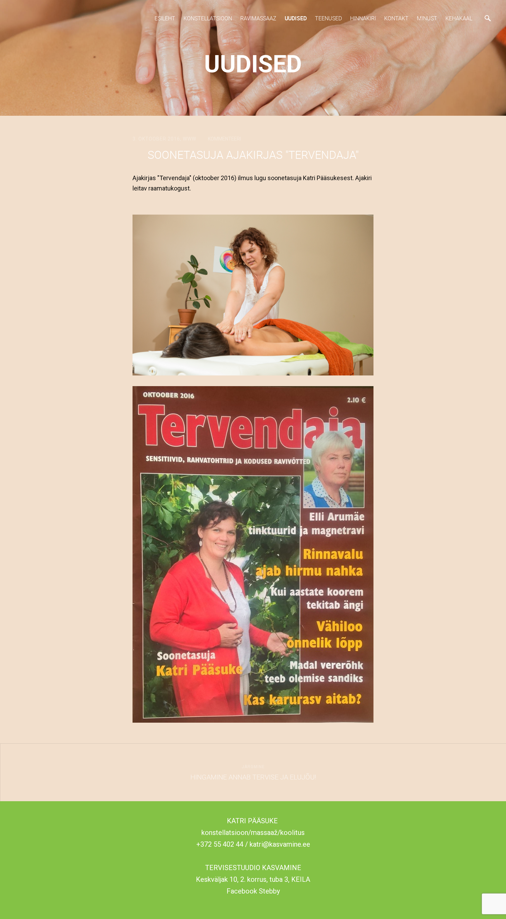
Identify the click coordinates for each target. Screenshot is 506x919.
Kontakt (396, 18)
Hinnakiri (363, 18)
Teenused (328, 18)
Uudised (296, 18)
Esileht (165, 18)
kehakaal (458, 18)
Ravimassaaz (258, 18)
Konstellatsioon (207, 18)
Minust (427, 18)
